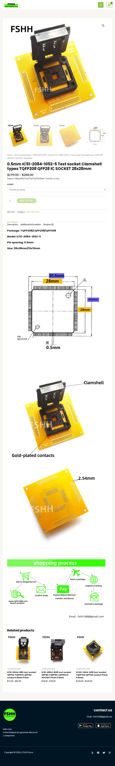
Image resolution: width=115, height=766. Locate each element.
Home (9, 155)
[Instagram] (110, 753)
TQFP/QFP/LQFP (39, 155)
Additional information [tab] (30, 224)
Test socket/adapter (22, 155)
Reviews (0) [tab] (48, 224)
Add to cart (26, 200)
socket (10, 184)
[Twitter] (104, 753)
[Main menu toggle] (101, 5)
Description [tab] (12, 224)
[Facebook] (98, 753)
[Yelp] (92, 753)
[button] (103, 25)
